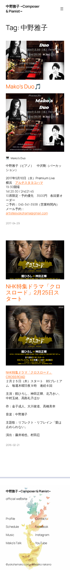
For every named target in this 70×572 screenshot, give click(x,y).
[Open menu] (62, 8)
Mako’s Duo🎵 (23, 86)
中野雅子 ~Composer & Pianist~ (28, 491)
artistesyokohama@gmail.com (27, 213)
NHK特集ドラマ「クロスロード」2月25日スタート (33, 292)
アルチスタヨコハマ (29, 182)
